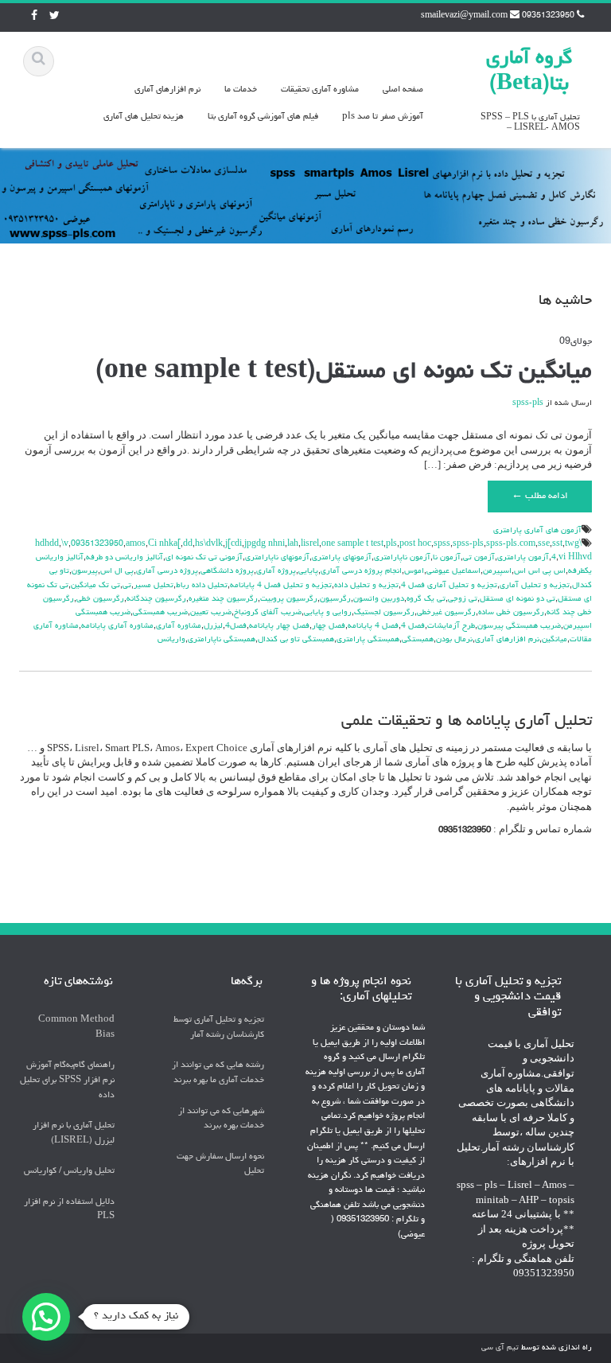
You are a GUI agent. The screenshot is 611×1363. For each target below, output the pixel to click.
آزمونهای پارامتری (342, 558)
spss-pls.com (510, 544)
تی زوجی (462, 599)
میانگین (554, 640)
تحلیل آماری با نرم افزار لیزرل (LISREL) (74, 1133)
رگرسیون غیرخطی (446, 612)
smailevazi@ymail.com (464, 16)
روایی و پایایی (328, 612)
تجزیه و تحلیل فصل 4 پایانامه (281, 585)
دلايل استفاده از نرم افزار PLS (69, 1209)
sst (557, 544)
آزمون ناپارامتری (402, 558)
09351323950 (97, 544)
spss (442, 544)
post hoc (415, 544)
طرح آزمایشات (451, 626)
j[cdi (233, 544)
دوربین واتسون (378, 599)
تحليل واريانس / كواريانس (69, 1171)
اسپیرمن (497, 571)
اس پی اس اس (540, 571)
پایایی (308, 571)
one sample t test (352, 544)
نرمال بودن (454, 640)
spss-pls (527, 403)
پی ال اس (117, 571)
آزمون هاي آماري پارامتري (537, 530)
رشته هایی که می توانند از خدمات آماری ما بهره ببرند (218, 1072)
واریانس (171, 640)
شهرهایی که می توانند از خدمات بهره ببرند (221, 1118)
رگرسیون (335, 599)
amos (136, 544)
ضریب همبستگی (160, 612)
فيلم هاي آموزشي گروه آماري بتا (263, 116)
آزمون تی (479, 558)
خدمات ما (240, 89)
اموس (414, 571)
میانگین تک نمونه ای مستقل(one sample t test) (343, 372)
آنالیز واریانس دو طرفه (124, 558)
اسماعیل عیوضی (453, 571)
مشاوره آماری (178, 626)
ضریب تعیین (211, 612)
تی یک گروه (426, 599)
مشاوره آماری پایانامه (117, 626)
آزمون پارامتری (523, 558)
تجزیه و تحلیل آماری (535, 585)
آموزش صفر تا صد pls (382, 116)
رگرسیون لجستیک (384, 612)
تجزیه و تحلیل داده (366, 585)
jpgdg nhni (264, 544)
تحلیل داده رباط (202, 585)
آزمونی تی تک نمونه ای (204, 558)
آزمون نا (447, 558)
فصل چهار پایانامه (279, 626)
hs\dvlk (209, 544)
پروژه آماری (276, 571)
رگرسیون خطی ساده (511, 612)
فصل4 (236, 626)
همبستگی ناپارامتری (221, 640)
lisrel (310, 544)
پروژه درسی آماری (167, 571)
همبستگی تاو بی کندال (296, 640)
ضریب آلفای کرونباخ (268, 612)
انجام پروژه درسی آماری (361, 571)
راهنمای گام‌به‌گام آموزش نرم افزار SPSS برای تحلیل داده (67, 1080)
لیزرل (213, 626)
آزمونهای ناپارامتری (277, 558)
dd (188, 544)
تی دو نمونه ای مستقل (517, 599)
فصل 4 (413, 626)
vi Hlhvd (575, 558)
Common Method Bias (76, 1027)
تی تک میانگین (95, 585)
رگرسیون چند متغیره (223, 599)
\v (64, 544)
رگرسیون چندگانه (156, 599)
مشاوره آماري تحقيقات (320, 89)
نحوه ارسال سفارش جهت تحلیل (220, 1164)
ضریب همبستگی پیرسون (519, 626)
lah (292, 544)
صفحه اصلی (403, 89)
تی (127, 585)
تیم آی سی (500, 1348)
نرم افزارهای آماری (167, 89)
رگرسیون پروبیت (288, 599)
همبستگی (418, 640)
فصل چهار (328, 626)
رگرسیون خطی (100, 599)
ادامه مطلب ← (540, 496)
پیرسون (85, 571)
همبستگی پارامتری (368, 640)
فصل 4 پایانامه (373, 626)
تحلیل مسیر (153, 585)
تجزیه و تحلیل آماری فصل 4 (449, 585)
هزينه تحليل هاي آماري (143, 116)
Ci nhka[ (164, 544)
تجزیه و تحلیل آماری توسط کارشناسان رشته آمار (218, 1027)
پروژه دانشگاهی (227, 571)
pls (391, 544)
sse (544, 544)
